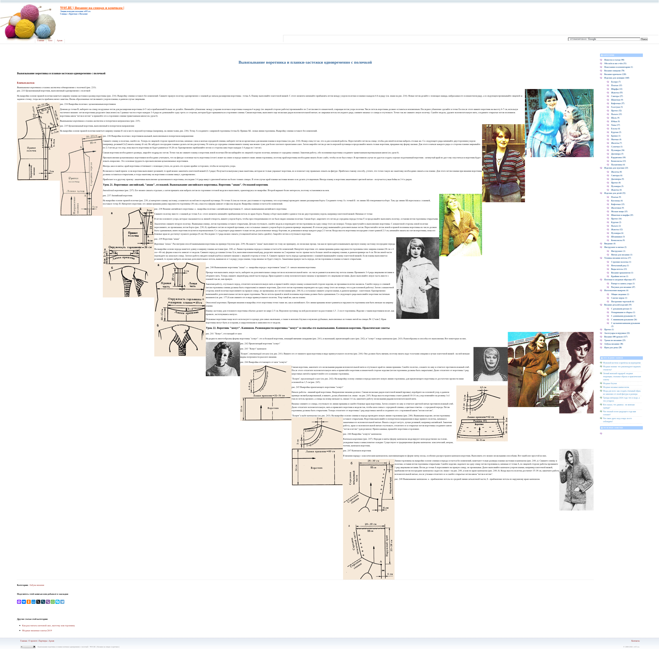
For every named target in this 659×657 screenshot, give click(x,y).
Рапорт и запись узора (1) (623, 283)
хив (52, 640)
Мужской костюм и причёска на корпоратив (622, 362)
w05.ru (636, 647)
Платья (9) (616, 197)
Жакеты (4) (616, 189)
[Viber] (48, 602)
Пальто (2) (616, 225)
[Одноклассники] (29, 602)
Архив (59, 40)
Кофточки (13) (618, 204)
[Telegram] (62, 602)
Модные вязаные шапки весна (616, 387)
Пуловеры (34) (618, 150)
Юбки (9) (615, 121)
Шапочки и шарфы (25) (622, 215)
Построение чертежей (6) (622, 301)
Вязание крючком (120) (615, 74)
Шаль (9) (615, 117)
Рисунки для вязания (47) (623, 287)
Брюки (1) (616, 135)
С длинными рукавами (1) (623, 315)
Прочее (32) (616, 110)
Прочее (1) (609, 329)
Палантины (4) (618, 164)
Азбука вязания (36, 584)
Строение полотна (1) (621, 261)
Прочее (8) (616, 182)
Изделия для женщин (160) (616, 77)
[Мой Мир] (33, 602)
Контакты (635, 640)
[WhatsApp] (53, 602)
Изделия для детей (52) (615, 193)
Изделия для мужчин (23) (616, 167)
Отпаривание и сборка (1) (623, 312)
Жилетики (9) (617, 207)
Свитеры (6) (616, 175)
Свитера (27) (617, 96)
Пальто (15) (616, 114)
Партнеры (43, 640)
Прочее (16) (616, 218)
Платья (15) (616, 85)
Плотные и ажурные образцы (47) (620, 279)
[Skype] (57, 602)
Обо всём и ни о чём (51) (615, 63)
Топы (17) (615, 125)
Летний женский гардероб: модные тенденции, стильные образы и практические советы (622, 376)
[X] (38, 602)
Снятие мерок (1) (619, 297)
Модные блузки (610, 383)
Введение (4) (610, 243)
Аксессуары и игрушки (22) (617, 333)
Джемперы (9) (617, 179)
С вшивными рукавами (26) (624, 319)
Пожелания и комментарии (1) (618, 67)
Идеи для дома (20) (613, 347)
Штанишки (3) (618, 236)
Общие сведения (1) (620, 294)
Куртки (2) (616, 222)
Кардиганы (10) (618, 157)
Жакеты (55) (617, 92)
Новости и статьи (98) (614, 59)
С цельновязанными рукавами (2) (625, 325)
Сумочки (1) (617, 146)
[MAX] (19, 602)
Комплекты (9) (618, 240)
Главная (40, 40)
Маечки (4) (616, 139)
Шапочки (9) (617, 99)
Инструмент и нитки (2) (615, 247)
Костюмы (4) (617, 200)
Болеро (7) (616, 81)
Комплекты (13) (618, 161)
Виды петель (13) (619, 269)
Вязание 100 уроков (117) (616, 336)
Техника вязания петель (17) (617, 257)
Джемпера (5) (617, 153)
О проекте (32, 640)
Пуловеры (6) (617, 233)
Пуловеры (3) (617, 186)
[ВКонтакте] (24, 602)
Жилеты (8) (616, 171)
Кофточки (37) (618, 103)
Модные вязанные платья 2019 (37, 630)
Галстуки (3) (617, 106)
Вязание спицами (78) (614, 70)
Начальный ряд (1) (620, 265)
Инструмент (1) (618, 251)
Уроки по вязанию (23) (615, 340)
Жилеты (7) (616, 143)
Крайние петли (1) (619, 276)
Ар (50, 640)
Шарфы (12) (616, 88)
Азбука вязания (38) (613, 343)
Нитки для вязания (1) (621, 254)
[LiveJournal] (43, 602)
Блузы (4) (615, 128)
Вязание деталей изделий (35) (618, 304)
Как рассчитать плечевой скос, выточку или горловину (48, 625)
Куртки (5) (616, 132)
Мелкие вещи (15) (619, 211)
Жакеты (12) (617, 229)
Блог (50, 40)
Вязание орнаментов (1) (622, 272)
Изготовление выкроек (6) (616, 290)
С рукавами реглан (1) (621, 308)
